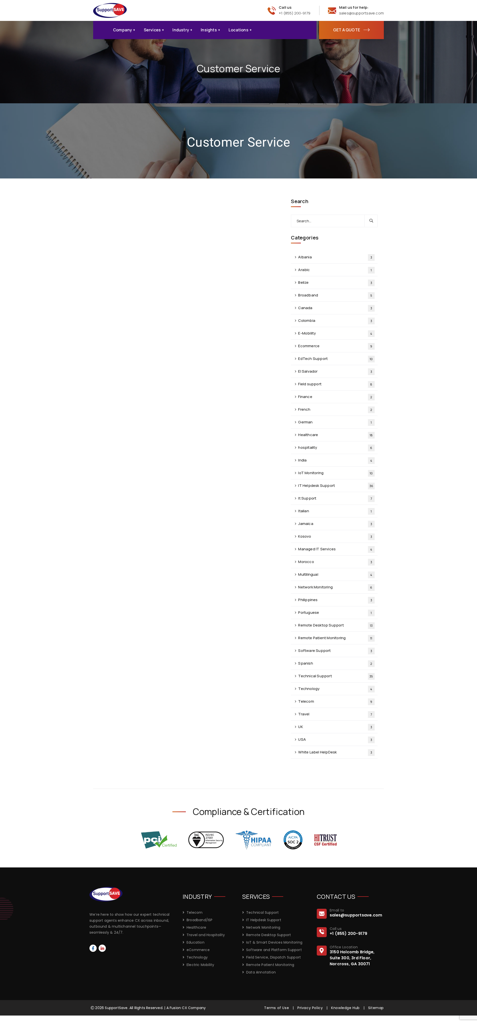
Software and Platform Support (274, 949)
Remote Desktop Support (335, 625)
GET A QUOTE (346, 30)
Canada (335, 307)
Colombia (335, 320)
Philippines (335, 599)
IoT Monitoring (335, 472)
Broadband (335, 295)
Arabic (335, 269)
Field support (335, 384)
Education (195, 942)
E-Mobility (335, 333)
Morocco (335, 561)
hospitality (335, 447)
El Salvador (335, 371)
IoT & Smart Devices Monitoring (274, 942)
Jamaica (335, 523)
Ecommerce (335, 345)
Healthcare (335, 434)
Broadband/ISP (200, 919)
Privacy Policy (310, 1007)
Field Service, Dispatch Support (273, 957)
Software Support (335, 650)
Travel (335, 714)
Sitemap (376, 1007)
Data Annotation (261, 972)
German (335, 422)
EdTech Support (335, 358)
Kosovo (335, 536)
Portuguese (335, 612)
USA (335, 739)
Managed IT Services (335, 549)
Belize (335, 282)
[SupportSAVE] (110, 10)
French (335, 409)
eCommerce (198, 949)
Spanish (335, 663)
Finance (335, 396)
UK (335, 726)
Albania (335, 257)
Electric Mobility (200, 964)
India (335, 460)
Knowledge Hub (345, 1007)
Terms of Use (276, 1007)
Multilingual (335, 574)
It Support (335, 498)
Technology (335, 688)
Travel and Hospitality (206, 934)
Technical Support (335, 676)
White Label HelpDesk (335, 752)
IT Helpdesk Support (335, 485)
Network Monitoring (335, 587)
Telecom (335, 701)
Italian (335, 510)
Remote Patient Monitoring (335, 637)
